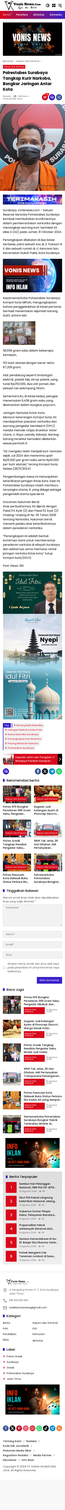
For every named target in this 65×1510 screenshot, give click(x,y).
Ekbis (6, 1340)
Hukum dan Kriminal (14, 66)
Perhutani (38, 1334)
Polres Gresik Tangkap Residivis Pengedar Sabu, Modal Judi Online (15, 844)
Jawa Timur (14, 1379)
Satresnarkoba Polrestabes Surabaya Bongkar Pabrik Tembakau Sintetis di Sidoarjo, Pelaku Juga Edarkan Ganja (48, 878)
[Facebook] (38, 771)
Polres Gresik (14, 1356)
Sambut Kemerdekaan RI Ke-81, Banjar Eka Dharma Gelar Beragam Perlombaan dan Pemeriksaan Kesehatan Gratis (38, 1240)
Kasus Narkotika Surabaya (23, 734)
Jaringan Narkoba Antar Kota (25, 730)
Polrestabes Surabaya (21, 748)
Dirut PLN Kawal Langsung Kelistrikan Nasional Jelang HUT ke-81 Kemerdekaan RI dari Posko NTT (37, 1199)
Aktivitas (37, 1340)
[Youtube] (32, 1428)
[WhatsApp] (59, 771)
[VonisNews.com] (22, 5)
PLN (34, 1328)
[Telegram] (52, 771)
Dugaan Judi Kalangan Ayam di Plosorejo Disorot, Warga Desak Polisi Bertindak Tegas (46, 810)
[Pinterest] (19, 1428)
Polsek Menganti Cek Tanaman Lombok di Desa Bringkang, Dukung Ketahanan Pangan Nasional (39, 1254)
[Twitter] (45, 771)
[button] (48, 5)
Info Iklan (28, 1460)
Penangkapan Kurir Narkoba (24, 739)
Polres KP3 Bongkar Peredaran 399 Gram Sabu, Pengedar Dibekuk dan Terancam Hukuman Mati (17, 810)
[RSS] (59, 1428)
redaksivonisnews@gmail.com (28, 1307)
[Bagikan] (59, 97)
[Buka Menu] (54, 5)
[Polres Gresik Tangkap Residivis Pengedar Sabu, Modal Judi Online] (17, 828)
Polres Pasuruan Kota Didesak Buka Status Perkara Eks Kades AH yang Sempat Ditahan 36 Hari (15, 878)
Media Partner (42, 1455)
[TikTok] (46, 1428)
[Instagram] (26, 1428)
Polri (5, 1328)
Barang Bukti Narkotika (30, 725)
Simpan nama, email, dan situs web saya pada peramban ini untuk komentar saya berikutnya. (33, 967)
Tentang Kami (12, 1441)
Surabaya (13, 1362)
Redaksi (7, 96)
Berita (6, 1323)
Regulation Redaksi (15, 1455)
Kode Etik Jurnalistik (16, 1446)
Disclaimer (10, 1460)
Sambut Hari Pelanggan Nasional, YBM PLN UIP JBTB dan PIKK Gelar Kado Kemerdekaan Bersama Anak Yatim (38, 1185)
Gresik (10, 1367)
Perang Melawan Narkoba (23, 743)
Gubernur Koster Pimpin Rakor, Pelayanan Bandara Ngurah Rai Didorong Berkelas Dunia (39, 1213)
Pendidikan (9, 1334)
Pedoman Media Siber (17, 1450)
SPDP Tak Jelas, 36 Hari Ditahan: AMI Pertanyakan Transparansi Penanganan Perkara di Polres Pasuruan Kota (48, 844)
